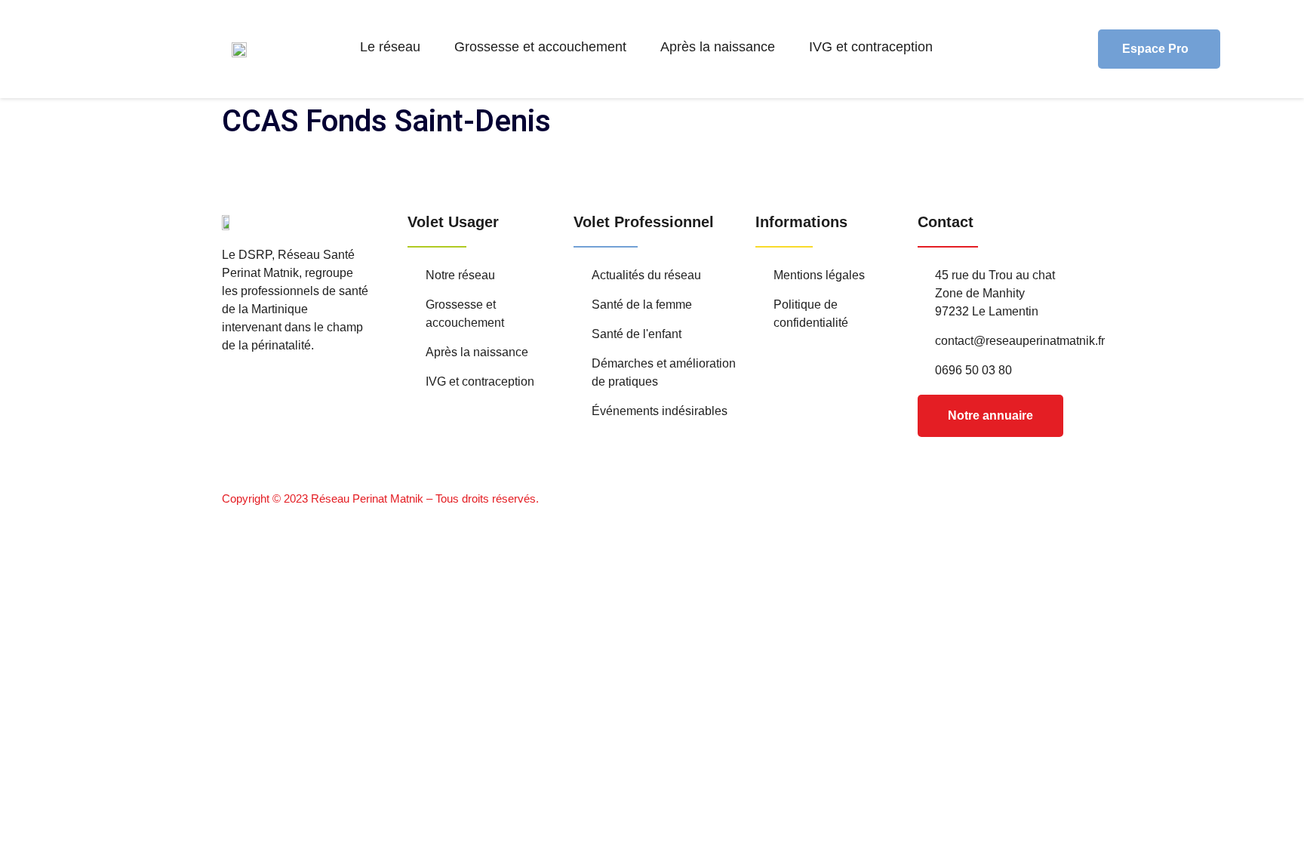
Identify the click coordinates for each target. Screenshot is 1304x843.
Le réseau (390, 47)
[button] (394, 47)
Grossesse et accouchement (540, 47)
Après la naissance (717, 47)
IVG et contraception (871, 47)
